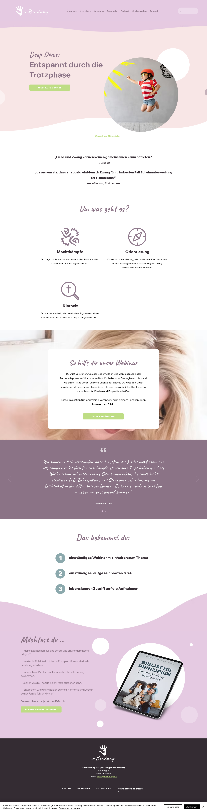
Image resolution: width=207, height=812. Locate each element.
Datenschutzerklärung (69, 808)
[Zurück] (9, 479)
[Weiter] (197, 479)
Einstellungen (173, 806)
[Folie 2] (105, 511)
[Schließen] (203, 807)
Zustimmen (191, 806)
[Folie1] (102, 511)
